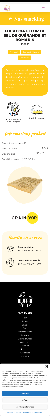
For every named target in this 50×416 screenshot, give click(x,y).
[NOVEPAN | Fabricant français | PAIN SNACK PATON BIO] (7, 8)
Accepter (25, 393)
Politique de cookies (14, 412)
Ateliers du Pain (25, 332)
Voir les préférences (25, 407)
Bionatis (25, 335)
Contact (25, 356)
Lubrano (25, 346)
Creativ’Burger (25, 339)
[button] (46, 366)
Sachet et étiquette (31, 52)
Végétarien (24, 58)
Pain (25, 318)
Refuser (25, 400)
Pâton (25, 321)
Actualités (25, 353)
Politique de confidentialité (32, 412)
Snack (25, 325)
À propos (25, 349)
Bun (25, 328)
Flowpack (14, 52)
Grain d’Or (25, 342)
